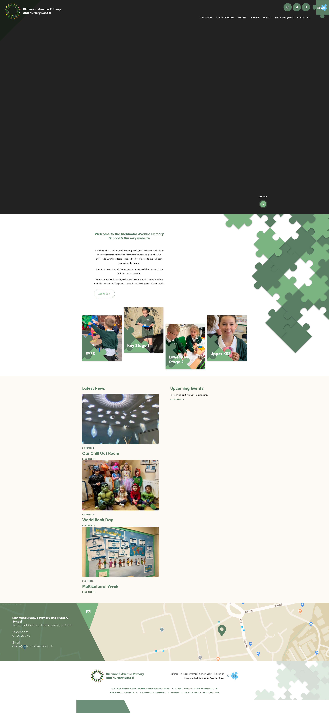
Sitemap (175, 693)
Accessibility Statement (152, 693)
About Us (103, 294)
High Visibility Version (122, 693)
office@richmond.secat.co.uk (32, 646)
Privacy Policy (193, 693)
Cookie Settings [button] (210, 693)
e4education (210, 689)
